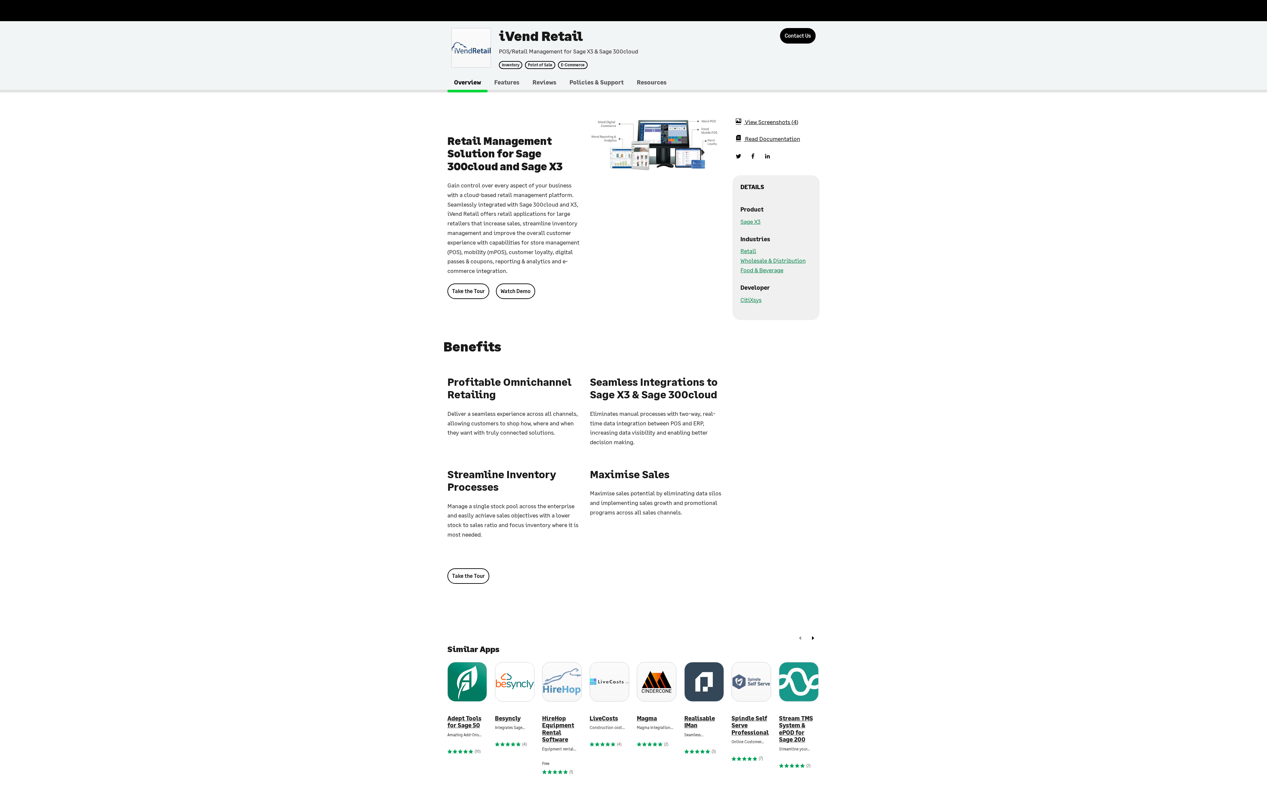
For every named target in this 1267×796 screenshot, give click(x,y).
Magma (647, 718)
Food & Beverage (761, 270)
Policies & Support (596, 82)
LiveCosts (604, 718)
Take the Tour (468, 291)
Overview (467, 82)
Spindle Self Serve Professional (750, 725)
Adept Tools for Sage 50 (464, 722)
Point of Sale (540, 65)
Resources (651, 82)
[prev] (800, 638)
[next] (813, 638)
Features (506, 82)
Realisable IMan (699, 722)
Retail (748, 250)
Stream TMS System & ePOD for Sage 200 (796, 729)
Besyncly (508, 718)
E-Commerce (573, 65)
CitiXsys (751, 299)
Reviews (544, 82)
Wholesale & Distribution (773, 260)
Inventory (510, 65)
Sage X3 (750, 221)
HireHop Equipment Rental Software (558, 729)
